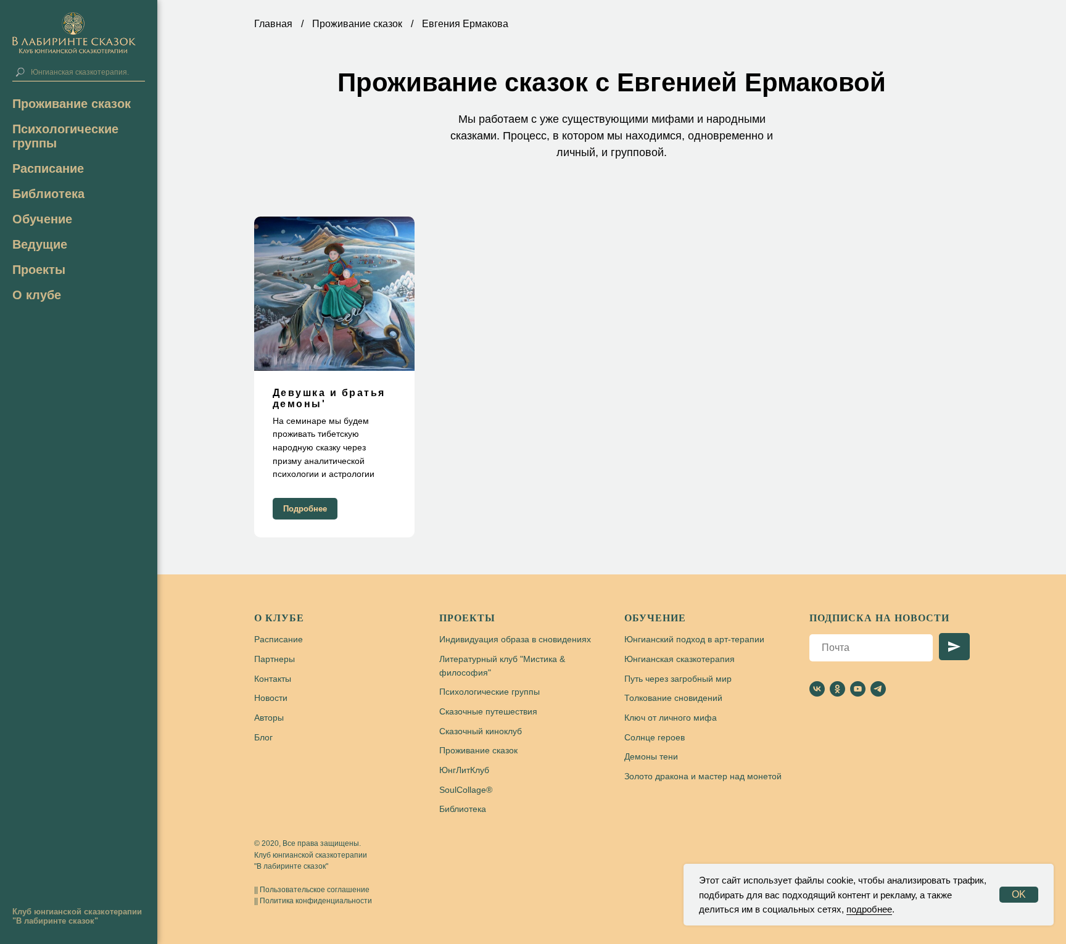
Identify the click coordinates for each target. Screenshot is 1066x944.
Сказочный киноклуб (480, 731)
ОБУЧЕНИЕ (655, 618)
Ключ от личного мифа (670, 717)
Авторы (269, 717)
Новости (270, 698)
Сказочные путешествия (488, 711)
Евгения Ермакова (465, 24)
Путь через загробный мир (678, 679)
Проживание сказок (71, 103)
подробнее (869, 909)
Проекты (467, 618)
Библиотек (460, 809)
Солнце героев (654, 737)
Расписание (48, 168)
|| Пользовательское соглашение (312, 889)
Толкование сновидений (673, 698)
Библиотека (48, 194)
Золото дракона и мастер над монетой (703, 776)
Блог (263, 737)
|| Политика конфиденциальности (313, 900)
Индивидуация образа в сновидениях (515, 639)
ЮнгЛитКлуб (464, 770)
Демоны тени (651, 756)
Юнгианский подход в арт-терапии (694, 639)
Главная (273, 24)
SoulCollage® (465, 790)
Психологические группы (489, 692)
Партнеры (274, 659)
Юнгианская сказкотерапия (679, 659)
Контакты (272, 679)
